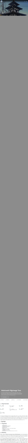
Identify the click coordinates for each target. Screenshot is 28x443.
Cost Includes (19, 399)
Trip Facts (7, 399)
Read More (3, 421)
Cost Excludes (26, 399)
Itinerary (13, 399)
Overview (2, 399)
